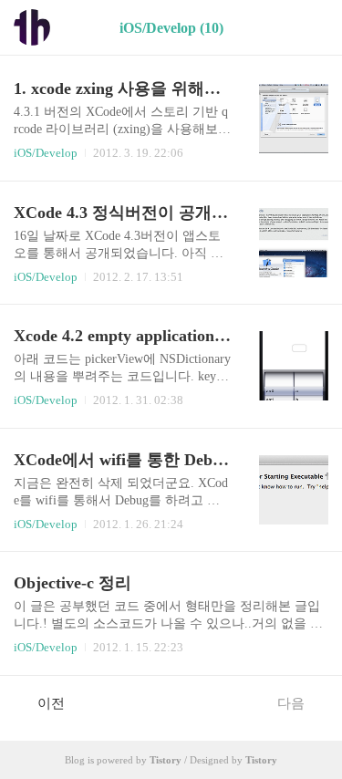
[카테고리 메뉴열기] (310, 28)
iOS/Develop (46, 153)
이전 (51, 703)
